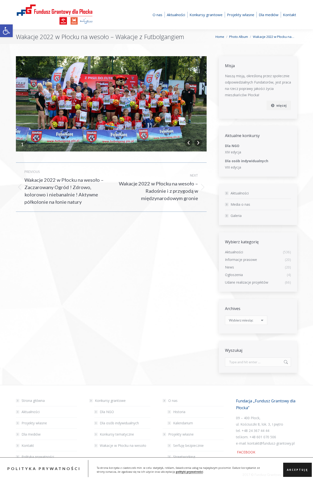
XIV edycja (233, 152)
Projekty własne (34, 423)
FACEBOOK (245, 452)
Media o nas (240, 204)
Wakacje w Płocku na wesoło (123, 445)
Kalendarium (183, 423)
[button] (6, 30)
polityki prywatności (189, 471)
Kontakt (28, 445)
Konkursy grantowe (110, 400)
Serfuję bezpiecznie (188, 445)
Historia (179, 411)
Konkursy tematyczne (117, 434)
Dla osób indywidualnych (119, 423)
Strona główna (33, 400)
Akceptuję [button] (297, 469)
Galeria (236, 215)
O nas (173, 400)
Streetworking (184, 456)
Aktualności (240, 193)
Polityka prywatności (38, 456)
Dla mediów (31, 434)
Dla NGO (107, 411)
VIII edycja (233, 167)
